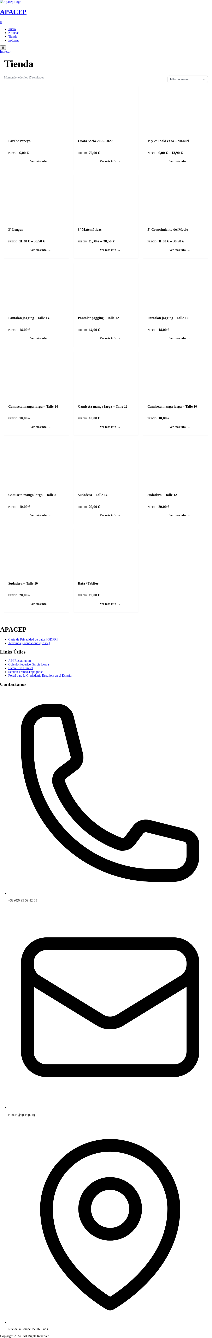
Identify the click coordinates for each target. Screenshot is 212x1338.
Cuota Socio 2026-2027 (95, 141)
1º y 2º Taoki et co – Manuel (168, 141)
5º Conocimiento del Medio (167, 229)
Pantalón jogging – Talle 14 (28, 318)
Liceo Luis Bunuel (20, 668)
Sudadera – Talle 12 (162, 495)
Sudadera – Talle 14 (92, 495)
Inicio (12, 29)
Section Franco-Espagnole (25, 672)
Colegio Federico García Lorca (28, 664)
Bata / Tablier (88, 583)
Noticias (13, 32)
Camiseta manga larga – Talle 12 (103, 406)
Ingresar (13, 40)
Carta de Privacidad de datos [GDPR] (33, 639)
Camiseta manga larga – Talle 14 (33, 406)
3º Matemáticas (90, 229)
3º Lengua (15, 229)
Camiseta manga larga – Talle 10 (172, 406)
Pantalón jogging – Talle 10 (168, 318)
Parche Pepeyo (19, 141)
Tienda (12, 36)
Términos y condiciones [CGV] (29, 643)
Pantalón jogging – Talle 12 (98, 318)
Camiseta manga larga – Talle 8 (32, 495)
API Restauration (19, 660)
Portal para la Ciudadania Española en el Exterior (40, 675)
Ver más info (40, 161)
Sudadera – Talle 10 (23, 583)
